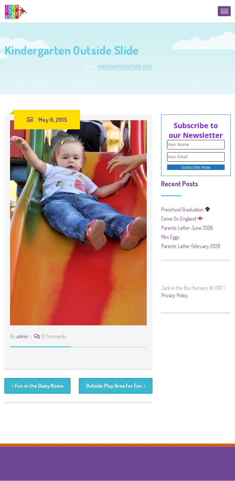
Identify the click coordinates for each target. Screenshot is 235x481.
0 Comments (54, 336)
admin (22, 336)
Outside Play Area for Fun (114, 386)
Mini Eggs (170, 237)
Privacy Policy (174, 295)
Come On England (179, 218)
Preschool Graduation (183, 209)
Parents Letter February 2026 (190, 246)
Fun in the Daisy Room (39, 386)
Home (88, 67)
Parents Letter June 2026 (187, 228)
